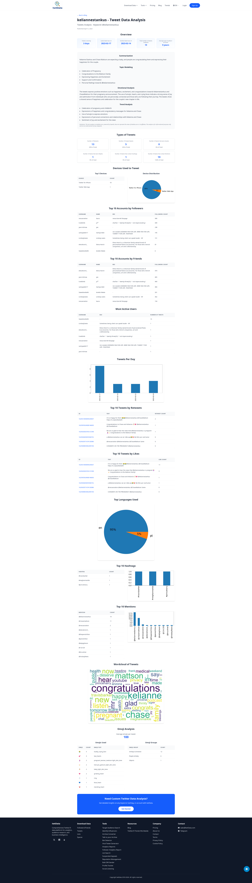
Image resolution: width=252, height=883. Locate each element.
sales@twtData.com (187, 828)
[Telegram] (247, 869)
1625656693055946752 (86, 437)
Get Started (126, 809)
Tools (143, 5)
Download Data (130, 5)
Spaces (79, 837)
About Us (156, 831)
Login (185, 5)
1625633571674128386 (86, 441)
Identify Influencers (109, 831)
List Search (106, 853)
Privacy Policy (158, 840)
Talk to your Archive (109, 837)
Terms (155, 837)
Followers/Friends (83, 828)
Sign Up (195, 5)
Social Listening (108, 869)
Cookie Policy (158, 843)
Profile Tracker (107, 865)
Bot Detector (107, 840)
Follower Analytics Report (111, 850)
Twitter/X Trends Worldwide (138, 831)
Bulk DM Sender (108, 862)
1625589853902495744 (86, 446)
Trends (167, 5)
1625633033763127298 (86, 432)
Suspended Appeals (109, 856)
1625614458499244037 (86, 419)
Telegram (183, 831)
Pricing (152, 5)
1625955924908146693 (86, 425)
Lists (79, 834)
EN (176, 5)
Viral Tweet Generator (110, 843)
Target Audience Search (111, 828)
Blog (160, 5)
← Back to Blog (82, 15)
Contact (156, 834)
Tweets (79, 831)
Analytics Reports (108, 847)
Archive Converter (109, 834)
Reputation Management (111, 859)
